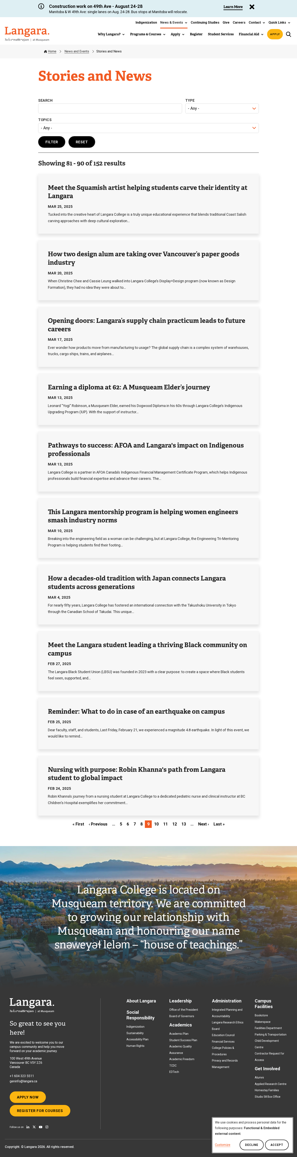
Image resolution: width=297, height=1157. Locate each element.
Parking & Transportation (270, 1034)
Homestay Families (267, 1090)
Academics (180, 1024)
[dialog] (252, 1135)
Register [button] (196, 34)
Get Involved (267, 1068)
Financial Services (223, 1041)
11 (165, 824)
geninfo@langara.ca (23, 1081)
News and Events (76, 51)
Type (190, 100)
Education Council (223, 1035)
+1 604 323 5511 (22, 1076)
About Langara (141, 1000)
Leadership (180, 1000)
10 (156, 824)
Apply (275, 34)
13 (183, 824)
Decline (251, 1145)
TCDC (173, 1065)
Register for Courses (40, 1111)
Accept (277, 1145)
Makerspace (263, 1021)
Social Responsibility (140, 1015)
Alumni (259, 1077)
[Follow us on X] (34, 1127)
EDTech (174, 1071)
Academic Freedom (181, 1059)
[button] (174, 22)
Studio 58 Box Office (267, 1096)
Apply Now (28, 1097)
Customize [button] (222, 1145)
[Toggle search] (288, 34)
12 (174, 824)
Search (45, 100)
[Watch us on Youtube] (40, 1127)
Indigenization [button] (146, 22)
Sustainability (135, 1033)
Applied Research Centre (270, 1084)
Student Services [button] (221, 34)
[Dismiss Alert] (252, 7)
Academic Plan (179, 1033)
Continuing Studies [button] (205, 22)
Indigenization (135, 1026)
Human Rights (135, 1045)
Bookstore (261, 1015)
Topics (45, 120)
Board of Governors (181, 1016)
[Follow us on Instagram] (47, 1127)
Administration (226, 1000)
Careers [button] (239, 22)
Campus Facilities (264, 1003)
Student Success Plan (183, 1040)
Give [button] (226, 22)
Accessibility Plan (137, 1039)
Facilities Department (268, 1028)
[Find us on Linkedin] (28, 1127)
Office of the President (183, 1009)
